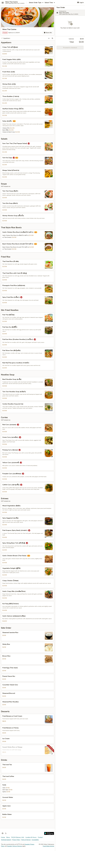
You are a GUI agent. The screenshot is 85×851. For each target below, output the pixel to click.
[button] (27, 50)
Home (3, 837)
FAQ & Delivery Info (17, 837)
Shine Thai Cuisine (11, 2)
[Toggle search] (52, 38)
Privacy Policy (16, 840)
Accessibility (35, 840)
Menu (8, 837)
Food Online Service (48, 846)
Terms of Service (26, 840)
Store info (48, 32)
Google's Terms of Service (14, 846)
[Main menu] (2, 2)
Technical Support (6, 840)
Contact (40, 837)
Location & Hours (31, 837)
